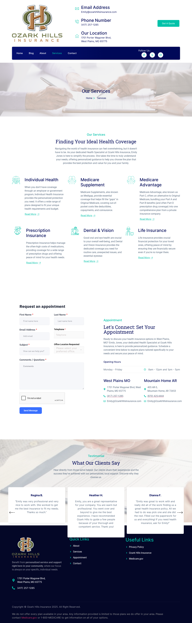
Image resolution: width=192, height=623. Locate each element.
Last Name (61, 314)
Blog (31, 53)
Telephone (60, 329)
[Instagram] (160, 55)
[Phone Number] (77, 21)
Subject (25, 344)
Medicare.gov (29, 617)
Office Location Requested (66, 344)
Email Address (95, 7)
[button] (12, 513)
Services (57, 53)
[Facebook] (144, 55)
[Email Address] (77, 9)
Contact (72, 53)
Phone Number (96, 20)
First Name (26, 314)
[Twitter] (152, 55)
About (43, 53)
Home (19, 53)
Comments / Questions (33, 359)
